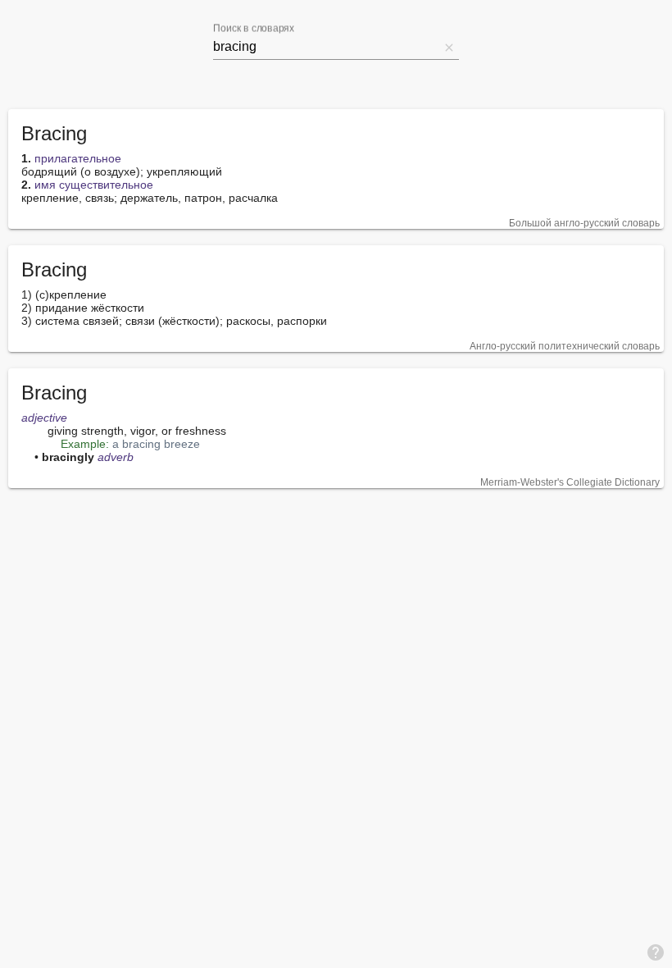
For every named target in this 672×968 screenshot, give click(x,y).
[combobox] (326, 46)
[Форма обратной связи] (655, 951)
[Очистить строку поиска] (449, 47)
